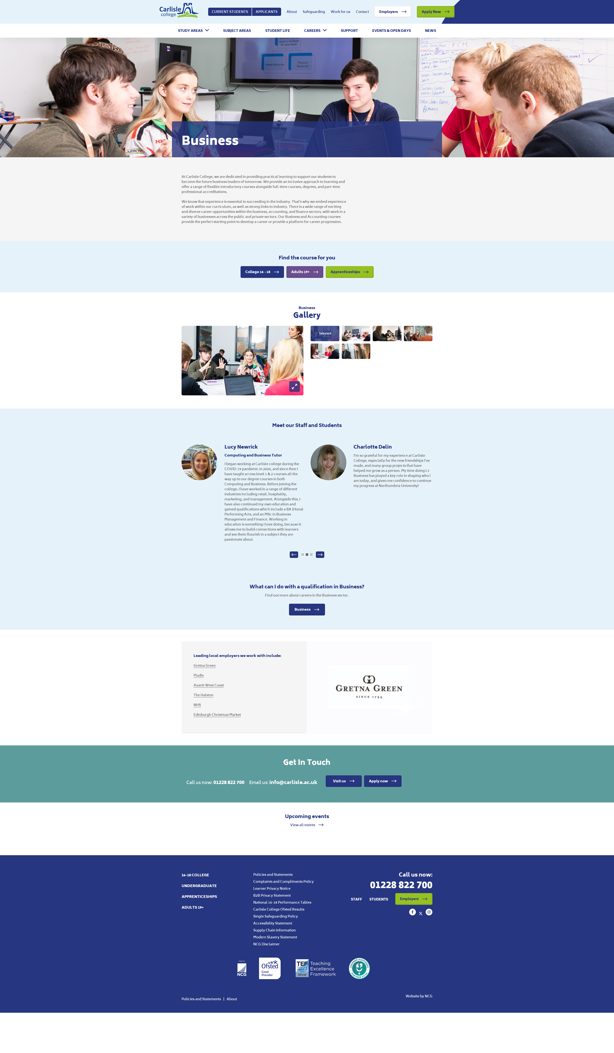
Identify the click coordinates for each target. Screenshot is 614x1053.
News (430, 30)
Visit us (339, 781)
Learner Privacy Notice (271, 888)
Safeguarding (314, 11)
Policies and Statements (273, 874)
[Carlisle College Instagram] (428, 914)
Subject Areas (237, 30)
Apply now (378, 781)
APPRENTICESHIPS (199, 896)
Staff (356, 899)
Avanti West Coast (209, 685)
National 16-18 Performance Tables (282, 902)
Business (303, 609)
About (292, 11)
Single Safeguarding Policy (275, 916)
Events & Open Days (391, 30)
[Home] (179, 12)
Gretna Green (205, 665)
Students (378, 899)
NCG (428, 996)
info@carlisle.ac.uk (293, 782)
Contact (362, 11)
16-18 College (195, 875)
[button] (193, 30)
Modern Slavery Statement (275, 937)
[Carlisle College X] (421, 914)
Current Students (230, 11)
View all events (303, 825)
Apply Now (431, 11)
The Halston (203, 694)
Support (349, 30)
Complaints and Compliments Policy (283, 881)
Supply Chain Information (274, 930)
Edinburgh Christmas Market (217, 714)
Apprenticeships (345, 271)
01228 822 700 (228, 782)
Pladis (199, 675)
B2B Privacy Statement (272, 895)
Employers (388, 11)
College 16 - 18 (257, 271)
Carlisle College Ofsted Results (278, 909)
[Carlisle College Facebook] (413, 914)
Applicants (266, 11)
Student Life (277, 30)
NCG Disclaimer (266, 944)
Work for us (340, 11)
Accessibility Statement (272, 923)
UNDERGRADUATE (199, 885)
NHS (197, 704)
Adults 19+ (300, 271)
